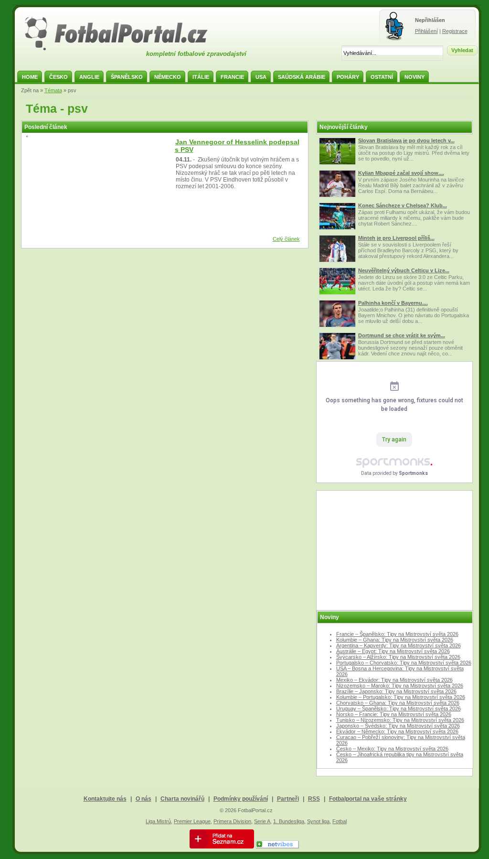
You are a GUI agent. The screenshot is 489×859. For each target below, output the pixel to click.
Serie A (262, 821)
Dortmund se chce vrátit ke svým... (401, 335)
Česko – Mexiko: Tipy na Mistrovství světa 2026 (392, 749)
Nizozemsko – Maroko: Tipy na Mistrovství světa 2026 (399, 685)
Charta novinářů (182, 798)
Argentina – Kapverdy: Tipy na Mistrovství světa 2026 (398, 645)
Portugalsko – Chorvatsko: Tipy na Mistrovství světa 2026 (403, 663)
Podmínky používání (240, 798)
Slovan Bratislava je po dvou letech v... (406, 140)
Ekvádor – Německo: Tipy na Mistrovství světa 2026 (397, 731)
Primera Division (232, 821)
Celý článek (286, 239)
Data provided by (394, 473)
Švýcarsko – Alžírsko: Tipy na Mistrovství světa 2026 (398, 657)
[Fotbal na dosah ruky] (124, 49)
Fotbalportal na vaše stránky (368, 798)
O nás (143, 798)
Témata (53, 90)
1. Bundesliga (288, 821)
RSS (314, 798)
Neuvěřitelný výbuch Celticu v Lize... (403, 270)
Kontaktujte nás (105, 798)
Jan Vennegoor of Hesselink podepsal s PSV (237, 145)
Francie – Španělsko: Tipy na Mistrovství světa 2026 (397, 634)
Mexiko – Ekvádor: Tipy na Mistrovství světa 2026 (394, 680)
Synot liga (318, 821)
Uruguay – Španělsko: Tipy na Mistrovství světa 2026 (398, 708)
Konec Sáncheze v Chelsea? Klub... (402, 205)
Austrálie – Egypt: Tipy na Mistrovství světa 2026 (393, 651)
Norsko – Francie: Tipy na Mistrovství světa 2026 (393, 714)
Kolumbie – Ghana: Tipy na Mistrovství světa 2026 (394, 640)
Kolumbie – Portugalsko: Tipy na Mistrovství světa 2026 (400, 697)
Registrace (455, 31)
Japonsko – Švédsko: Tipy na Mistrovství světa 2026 (398, 726)
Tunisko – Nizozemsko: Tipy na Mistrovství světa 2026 (400, 720)
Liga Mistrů (158, 821)
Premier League (192, 821)
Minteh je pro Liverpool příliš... (396, 238)
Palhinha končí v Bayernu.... (393, 303)
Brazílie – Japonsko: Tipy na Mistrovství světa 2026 (396, 691)
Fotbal (339, 821)
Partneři (288, 798)
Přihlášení (426, 31)
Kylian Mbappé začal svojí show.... (401, 173)
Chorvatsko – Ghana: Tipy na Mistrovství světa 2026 (397, 703)
